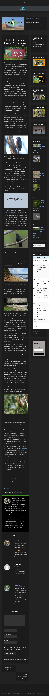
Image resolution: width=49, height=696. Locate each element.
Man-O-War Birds (9, 212)
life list (12, 510)
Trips (16, 37)
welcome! (42, 26)
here (22, 448)
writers (36, 44)
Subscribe (39, 353)
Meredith (18, 565)
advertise (33, 24)
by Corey (16, 45)
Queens (10, 506)
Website (6, 640)
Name (7, 628)
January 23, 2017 (9, 45)
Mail (7, 634)
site (42, 42)
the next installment (19, 481)
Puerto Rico (19, 492)
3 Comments (22, 45)
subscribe (38, 24)
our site (35, 22)
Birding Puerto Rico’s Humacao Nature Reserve (15, 41)
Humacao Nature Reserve (10, 492)
